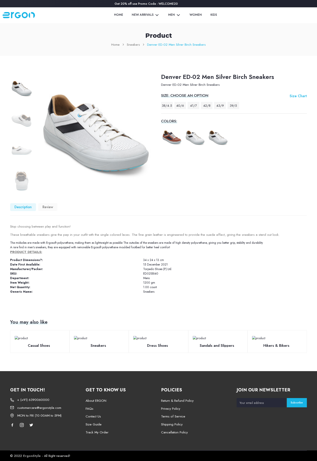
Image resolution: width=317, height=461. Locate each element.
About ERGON (96, 400)
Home (118, 15)
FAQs (89, 408)
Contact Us (93, 416)
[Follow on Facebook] (13, 424)
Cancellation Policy (174, 432)
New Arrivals (143, 15)
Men (172, 15)
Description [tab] (23, 207)
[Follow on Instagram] (21, 424)
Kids (213, 15)
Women (196, 15)
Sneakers (133, 44)
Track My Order (97, 432)
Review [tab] (47, 207)
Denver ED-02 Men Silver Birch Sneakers (176, 44)
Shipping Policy (172, 424)
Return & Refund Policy (177, 400)
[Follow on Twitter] (31, 424)
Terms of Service (173, 416)
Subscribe (297, 403)
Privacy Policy (170, 408)
